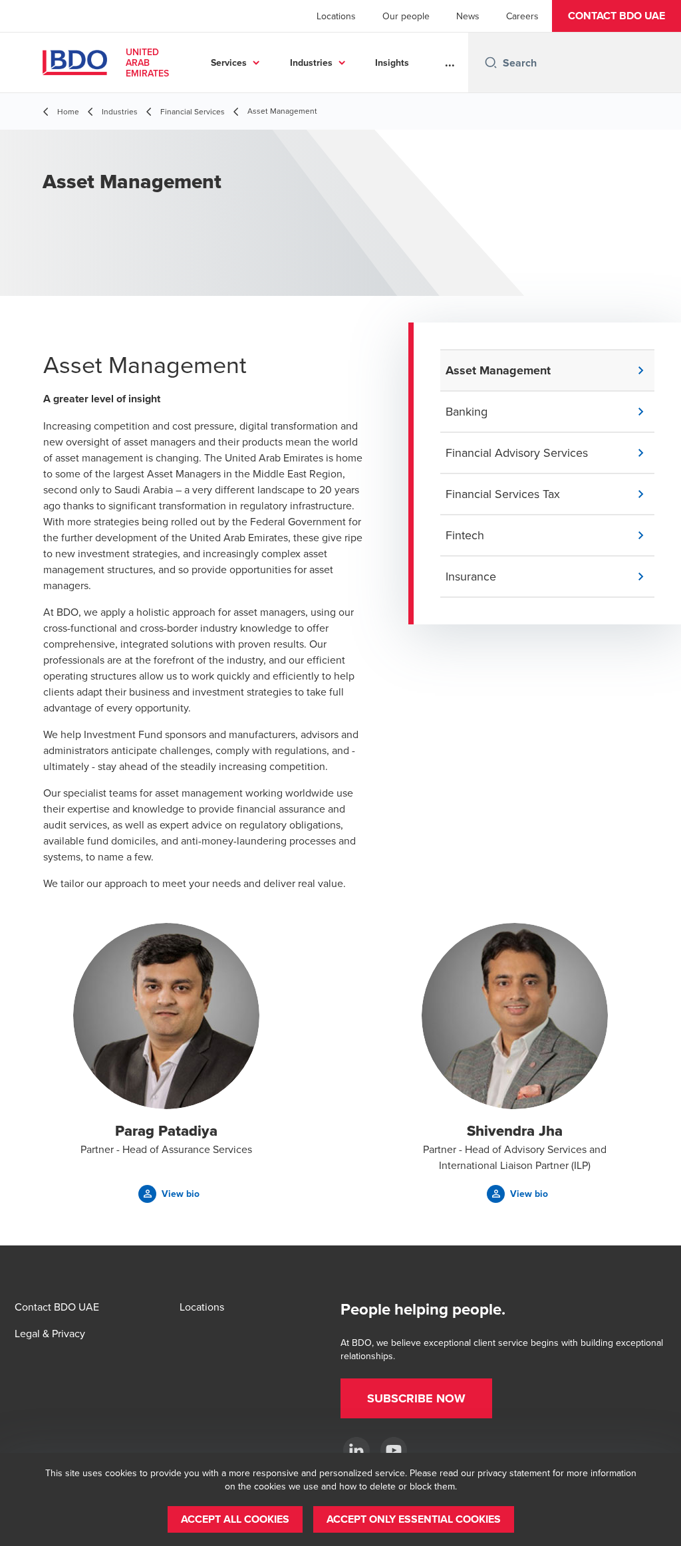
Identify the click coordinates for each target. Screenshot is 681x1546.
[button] (616, 16)
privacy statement (513, 1473)
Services (229, 62)
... (450, 62)
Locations (336, 16)
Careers (522, 16)
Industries (311, 62)
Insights (392, 62)
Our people (406, 16)
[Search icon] (490, 62)
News (467, 16)
